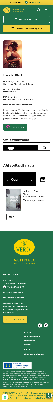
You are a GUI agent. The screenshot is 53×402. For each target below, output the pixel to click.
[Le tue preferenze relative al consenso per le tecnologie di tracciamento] (5, 397)
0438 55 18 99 (37, 2)
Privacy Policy (22, 398)
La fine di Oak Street (30, 192)
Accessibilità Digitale (37, 398)
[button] (38, 10)
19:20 (12, 217)
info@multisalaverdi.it (13, 292)
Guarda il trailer (17, 127)
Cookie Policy (9, 398)
